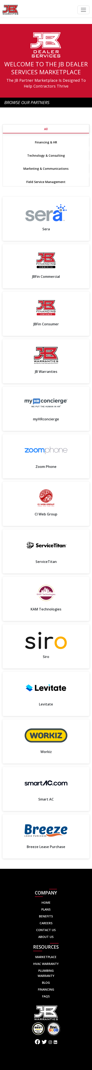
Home (46, 902)
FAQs (46, 996)
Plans (45, 909)
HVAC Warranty (46, 964)
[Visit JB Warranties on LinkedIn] (55, 1042)
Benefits (46, 916)
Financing (46, 989)
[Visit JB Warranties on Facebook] (37, 1042)
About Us (45, 937)
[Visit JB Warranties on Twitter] (44, 1042)
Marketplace (45, 957)
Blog (46, 983)
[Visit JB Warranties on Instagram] (50, 1042)
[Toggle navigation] (83, 10)
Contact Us (46, 930)
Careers (46, 923)
